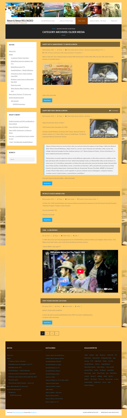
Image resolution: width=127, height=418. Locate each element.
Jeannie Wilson (88, 370)
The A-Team (93, 379)
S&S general (14, 101)
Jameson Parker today (52, 383)
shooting (99, 376)
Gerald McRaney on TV (53, 368)
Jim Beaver (103, 370)
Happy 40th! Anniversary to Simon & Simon (59, 44)
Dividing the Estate (106, 358)
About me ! (12, 51)
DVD (91, 361)
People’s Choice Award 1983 (53, 193)
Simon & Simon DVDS (52, 395)
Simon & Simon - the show (82, 50)
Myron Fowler (101, 373)
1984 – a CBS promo (49, 230)
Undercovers (97, 382)
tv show (116, 379)
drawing (86, 361)
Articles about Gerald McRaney (55, 355)
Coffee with (110, 355)
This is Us (101, 379)
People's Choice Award (85, 199)
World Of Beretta (89, 385)
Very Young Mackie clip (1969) (54, 301)
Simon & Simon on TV (96, 50)
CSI (116, 355)
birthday (91, 355)
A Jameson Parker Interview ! (20, 58)
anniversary (57, 53)
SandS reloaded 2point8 (16, 97)
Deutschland (96, 358)
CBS (62, 53)
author (86, 355)
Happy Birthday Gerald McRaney (19, 127)
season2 (86, 376)
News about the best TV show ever (20, 94)
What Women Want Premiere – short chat (22, 90)
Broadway (102, 355)
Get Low (97, 364)
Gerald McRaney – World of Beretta (22, 70)
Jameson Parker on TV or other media (57, 380)
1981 (45, 53)
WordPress (34, 412)
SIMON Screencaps (19, 104)
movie (94, 373)
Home (53, 28)
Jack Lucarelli (110, 367)
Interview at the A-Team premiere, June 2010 (21, 75)
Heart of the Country (89, 367)
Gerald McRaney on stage (53, 364)
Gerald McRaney (88, 364)
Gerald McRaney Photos (53, 371)
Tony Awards (109, 379)
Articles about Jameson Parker (55, 358)
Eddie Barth (98, 361)
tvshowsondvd (88, 382)
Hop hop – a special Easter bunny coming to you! (21, 137)
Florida (105, 361)
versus (104, 382)
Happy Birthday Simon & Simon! (55, 110)
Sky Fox (111, 376)
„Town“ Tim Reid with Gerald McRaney (21, 142)
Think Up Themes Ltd (18, 412)
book (97, 355)
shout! (105, 376)
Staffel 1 (86, 379)
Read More (47, 100)
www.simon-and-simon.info (110, 412)
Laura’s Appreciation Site (90, 412)
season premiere (69, 53)
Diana (60, 50)
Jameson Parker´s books (53, 386)
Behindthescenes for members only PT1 (22, 62)
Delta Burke (87, 358)
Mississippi (87, 373)
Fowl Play (110, 361)
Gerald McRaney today (52, 374)
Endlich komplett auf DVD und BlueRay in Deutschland (21, 122)
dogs (114, 358)
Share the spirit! (16, 85)
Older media (70, 50)
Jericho (96, 370)
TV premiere (77, 53)
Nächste (57, 333)
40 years (50, 53)
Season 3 (93, 376)
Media (11, 54)
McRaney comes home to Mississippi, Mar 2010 (22, 81)
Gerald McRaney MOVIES (53, 361)
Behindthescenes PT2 (18, 67)
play (107, 373)
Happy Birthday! (105, 364)
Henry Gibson (101, 367)
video (94, 199)
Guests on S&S (50, 377)
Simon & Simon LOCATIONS (54, 398)
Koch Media (110, 370)
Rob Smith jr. (113, 373)
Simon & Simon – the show (54, 392)
